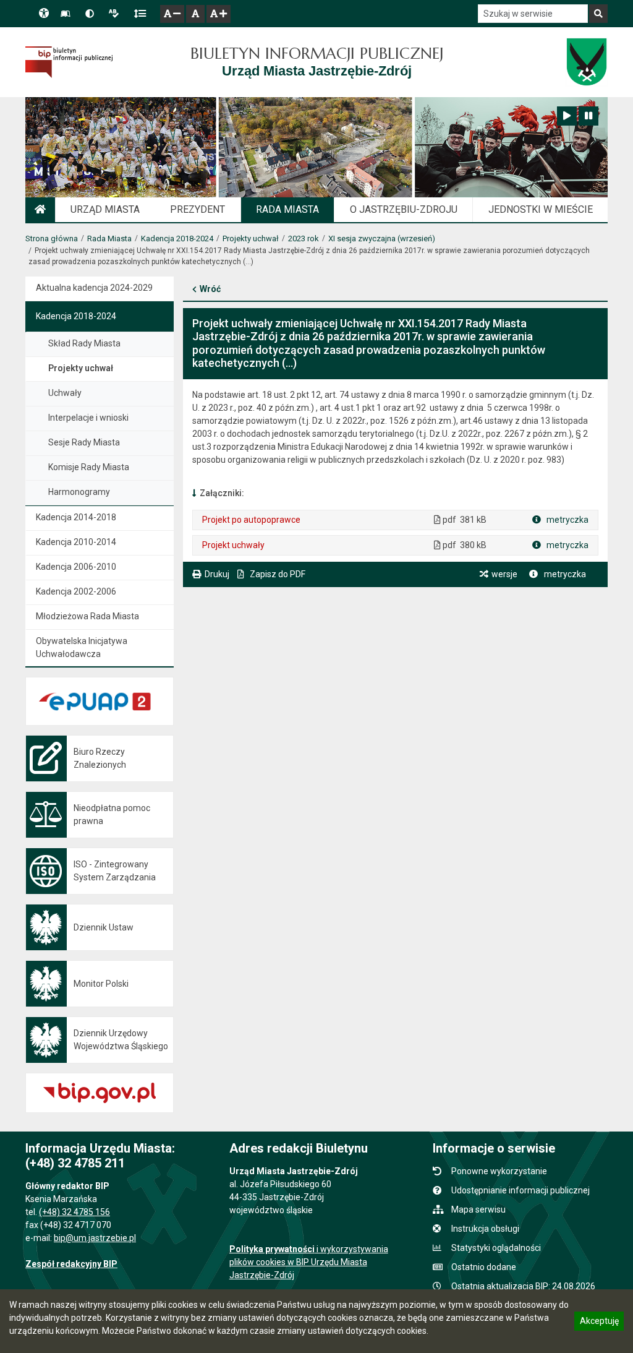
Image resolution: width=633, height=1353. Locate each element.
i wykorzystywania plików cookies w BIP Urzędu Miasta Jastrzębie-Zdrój (308, 1262)
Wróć (210, 289)
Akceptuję (599, 1322)
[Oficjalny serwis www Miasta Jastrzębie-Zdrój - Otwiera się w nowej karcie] (586, 62)
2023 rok (303, 238)
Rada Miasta (109, 238)
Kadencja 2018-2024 (177, 238)
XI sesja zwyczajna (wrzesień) (381, 238)
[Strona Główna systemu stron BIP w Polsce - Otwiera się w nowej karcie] (69, 61)
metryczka (566, 520)
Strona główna (51, 238)
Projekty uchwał (251, 238)
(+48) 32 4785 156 (74, 1212)
